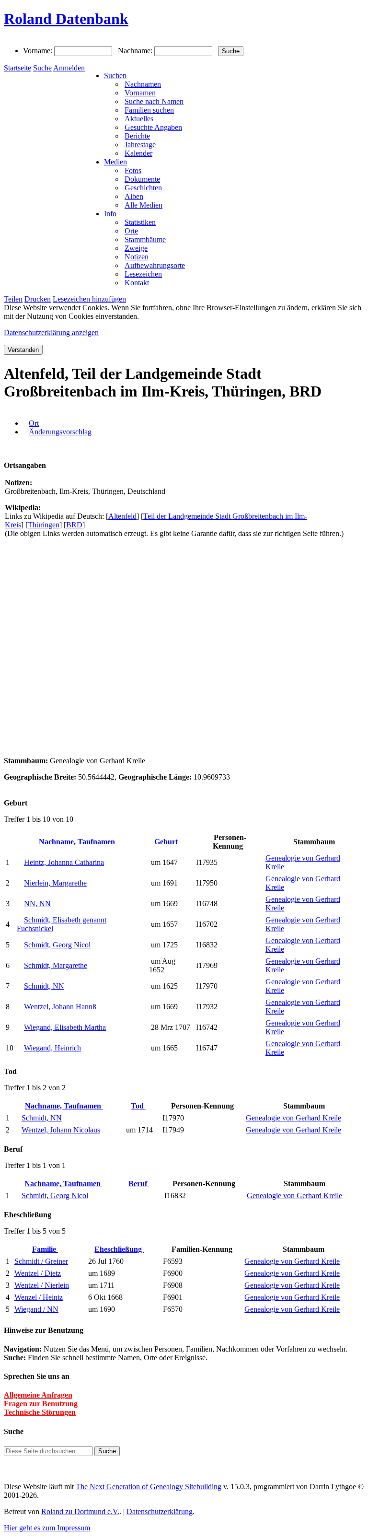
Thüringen (43, 525)
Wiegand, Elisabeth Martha (65, 1027)
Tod (138, 1106)
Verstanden (23, 349)
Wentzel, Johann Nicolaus (61, 1130)
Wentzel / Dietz (37, 1273)
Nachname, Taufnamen (78, 842)
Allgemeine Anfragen (38, 1395)
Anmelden (69, 68)
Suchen (115, 75)
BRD (74, 525)
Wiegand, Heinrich (52, 1048)
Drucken (37, 299)
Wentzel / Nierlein (41, 1285)
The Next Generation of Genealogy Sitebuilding (148, 1486)
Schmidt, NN (44, 986)
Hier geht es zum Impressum (47, 1528)
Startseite (17, 68)
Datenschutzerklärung (159, 1511)
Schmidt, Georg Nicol (57, 945)
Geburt (167, 842)
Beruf (138, 1183)
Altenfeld (122, 516)
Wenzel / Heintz (38, 1297)
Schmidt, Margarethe (55, 965)
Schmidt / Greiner (41, 1261)
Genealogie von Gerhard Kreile (293, 1118)
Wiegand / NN (36, 1309)
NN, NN (37, 903)
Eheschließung (119, 1249)
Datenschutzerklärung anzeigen (51, 332)
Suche (42, 68)
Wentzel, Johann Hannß (60, 1007)
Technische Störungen (40, 1412)
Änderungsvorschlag (60, 432)
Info (110, 214)
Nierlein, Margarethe (55, 883)
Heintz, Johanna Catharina (64, 862)
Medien (115, 162)
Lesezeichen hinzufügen (89, 299)
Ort (34, 423)
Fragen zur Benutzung (41, 1404)
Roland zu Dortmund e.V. (80, 1511)
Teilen (13, 299)
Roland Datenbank (66, 18)
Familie (45, 1249)
